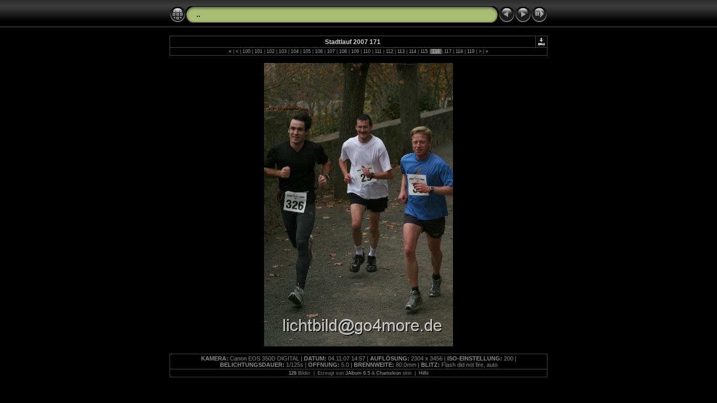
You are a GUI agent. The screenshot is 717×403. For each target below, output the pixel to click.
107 (330, 51)
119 (471, 51)
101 (258, 51)
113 (401, 51)
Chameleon (388, 373)
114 (412, 51)
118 (459, 51)
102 (270, 51)
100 (246, 51)
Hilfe (424, 373)
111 (378, 51)
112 (389, 51)
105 (306, 51)
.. (198, 14)
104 (294, 51)
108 (343, 51)
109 (355, 51)
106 (318, 51)
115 (424, 51)
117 (447, 51)
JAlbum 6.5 (357, 373)
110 (367, 51)
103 (282, 51)
